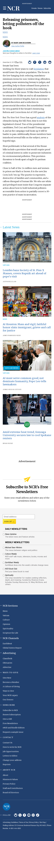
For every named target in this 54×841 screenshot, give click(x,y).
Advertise (7, 667)
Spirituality (8, 628)
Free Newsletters (10, 723)
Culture (6, 620)
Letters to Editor (10, 756)
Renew (40, 8)
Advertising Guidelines (10, 822)
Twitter (20, 815)
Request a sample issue (13, 732)
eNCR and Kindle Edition (14, 728)
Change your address (12, 760)
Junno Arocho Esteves (12, 389)
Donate (34, 8)
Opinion (6, 624)
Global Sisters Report (12, 648)
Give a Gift (7, 719)
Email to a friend (44, 62)
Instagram (33, 815)
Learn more (36, 53)
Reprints (7, 764)
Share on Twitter (39, 62)
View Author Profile (17, 46)
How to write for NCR (12, 747)
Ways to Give (8, 691)
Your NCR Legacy (10, 695)
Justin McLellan (9, 281)
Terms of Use (23, 822)
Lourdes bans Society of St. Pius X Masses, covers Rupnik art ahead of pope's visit (24, 273)
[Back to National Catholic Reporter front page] (13, 8)
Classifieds (7, 658)
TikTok (37, 815)
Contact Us (7, 743)
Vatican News (12, 368)
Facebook (24, 815)
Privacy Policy (9, 784)
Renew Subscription (12, 714)
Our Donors (8, 699)
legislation (39, 69)
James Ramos (8, 335)
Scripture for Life (10, 633)
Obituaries (7, 663)
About (5, 775)
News (5, 32)
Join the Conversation (11, 51)
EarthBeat (7, 643)
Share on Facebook (34, 62)
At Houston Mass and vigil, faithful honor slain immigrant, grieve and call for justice (27, 327)
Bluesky (15, 815)
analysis (41, 117)
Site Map (42, 822)
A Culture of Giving (11, 686)
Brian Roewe (8, 443)
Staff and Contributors (13, 788)
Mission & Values (10, 779)
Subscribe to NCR (10, 710)
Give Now (7, 678)
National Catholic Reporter (6, 807)
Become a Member (11, 682)
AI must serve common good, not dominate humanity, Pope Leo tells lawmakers (24, 381)
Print (49, 62)
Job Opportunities (11, 751)
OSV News (17, 335)
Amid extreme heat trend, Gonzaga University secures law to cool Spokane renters (27, 435)
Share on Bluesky (29, 62)
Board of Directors (11, 792)
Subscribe (47, 8)
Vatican (6, 265)
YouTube (28, 815)
